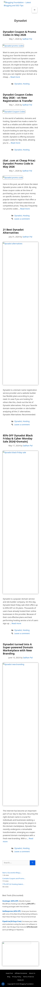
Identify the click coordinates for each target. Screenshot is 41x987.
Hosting (26, 84)
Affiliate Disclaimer (21, 973)
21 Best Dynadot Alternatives (13, 231)
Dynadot (18, 84)
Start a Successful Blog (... (12, 873)
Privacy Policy (16, 977)
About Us (32, 973)
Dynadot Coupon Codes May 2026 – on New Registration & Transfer (18, 98)
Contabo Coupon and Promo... (13, 878)
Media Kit (20, 980)
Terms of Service (28, 977)
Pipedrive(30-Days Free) (11, 921)
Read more (15, 77)
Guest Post (9, 973)
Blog (8, 977)
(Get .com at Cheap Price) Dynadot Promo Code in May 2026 (19, 163)
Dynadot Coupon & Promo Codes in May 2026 (19, 33)
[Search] (32, 862)
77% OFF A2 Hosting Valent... (13, 884)
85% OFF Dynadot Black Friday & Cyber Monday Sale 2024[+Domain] (18, 438)
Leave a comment (22, 219)
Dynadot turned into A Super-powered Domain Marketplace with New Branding (18, 648)
